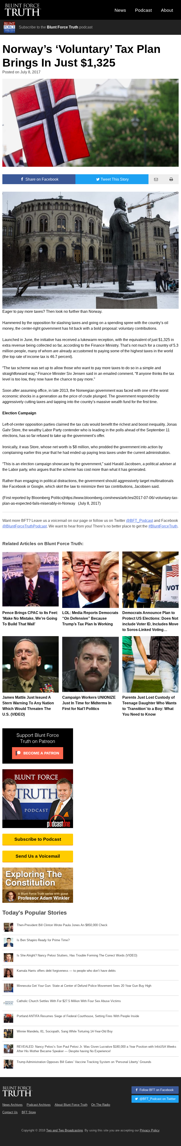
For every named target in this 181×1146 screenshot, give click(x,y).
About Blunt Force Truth (71, 1104)
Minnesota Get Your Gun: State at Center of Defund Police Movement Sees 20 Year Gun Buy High (84, 985)
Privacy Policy (150, 1130)
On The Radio (100, 1104)
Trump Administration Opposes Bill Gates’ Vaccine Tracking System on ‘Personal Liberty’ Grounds (84, 1062)
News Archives (12, 1104)
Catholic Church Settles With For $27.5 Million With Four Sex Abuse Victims (69, 1001)
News (120, 10)
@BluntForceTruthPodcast (24, 526)
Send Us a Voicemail (38, 856)
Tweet (115, 179)
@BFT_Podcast (139, 521)
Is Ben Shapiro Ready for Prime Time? (43, 940)
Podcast (143, 10)
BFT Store (29, 1112)
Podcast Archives (39, 1104)
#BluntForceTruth (162, 526)
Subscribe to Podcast (37, 839)
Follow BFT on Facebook (156, 1090)
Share (41, 179)
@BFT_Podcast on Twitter (157, 1099)
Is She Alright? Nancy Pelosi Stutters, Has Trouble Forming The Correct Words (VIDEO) (77, 955)
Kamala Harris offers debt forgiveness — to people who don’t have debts (66, 970)
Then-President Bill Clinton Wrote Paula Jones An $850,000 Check (62, 925)
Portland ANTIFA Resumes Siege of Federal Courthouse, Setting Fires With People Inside (78, 1016)
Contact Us (10, 1112)
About (167, 10)
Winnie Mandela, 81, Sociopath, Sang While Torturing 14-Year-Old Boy (65, 1031)
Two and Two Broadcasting (64, 1130)
